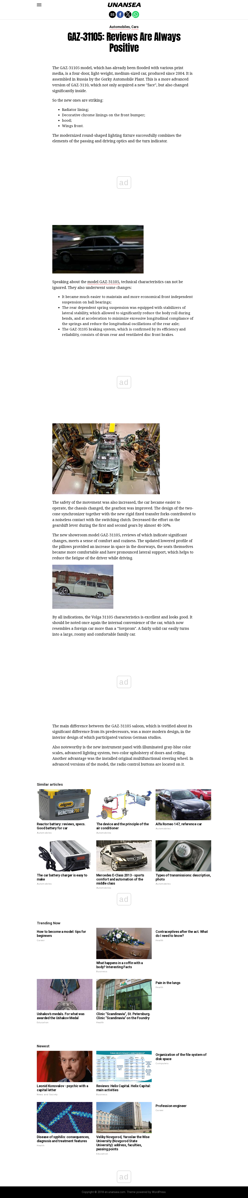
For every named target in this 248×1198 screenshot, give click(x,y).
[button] (39, 4)
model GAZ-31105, (103, 281)
